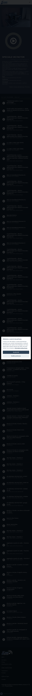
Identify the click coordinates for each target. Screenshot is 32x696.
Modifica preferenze (16, 356)
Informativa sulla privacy (21, 348)
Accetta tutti (16, 352)
